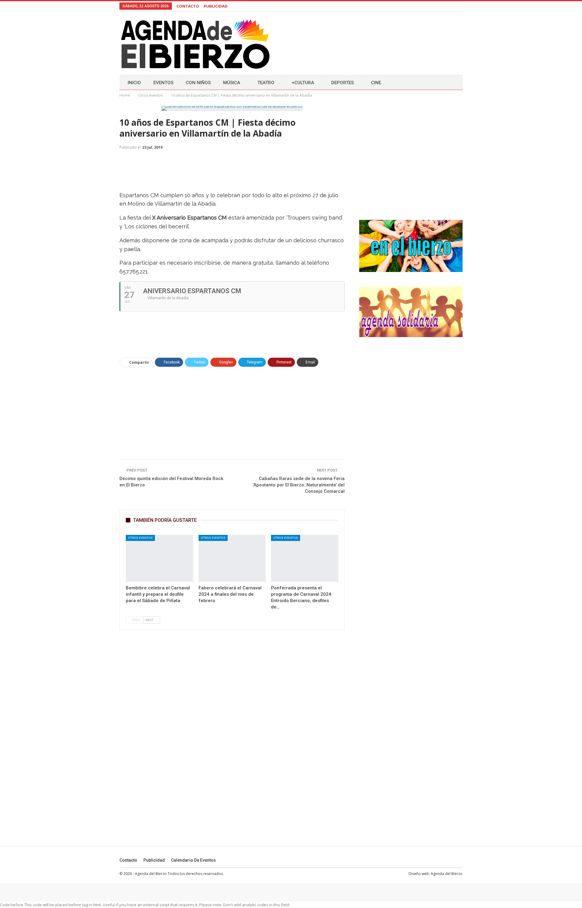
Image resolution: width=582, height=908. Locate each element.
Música (231, 82)
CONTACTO (187, 6)
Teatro (265, 82)
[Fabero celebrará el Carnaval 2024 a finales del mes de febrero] (232, 558)
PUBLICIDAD (216, 6)
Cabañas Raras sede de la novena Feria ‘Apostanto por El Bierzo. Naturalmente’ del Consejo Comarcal (299, 485)
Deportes (342, 82)
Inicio (134, 82)
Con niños (198, 82)
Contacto (128, 860)
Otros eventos (140, 537)
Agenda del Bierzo (447, 873)
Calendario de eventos (193, 860)
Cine (376, 82)
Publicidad (154, 860)
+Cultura (303, 82)
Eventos (163, 82)
